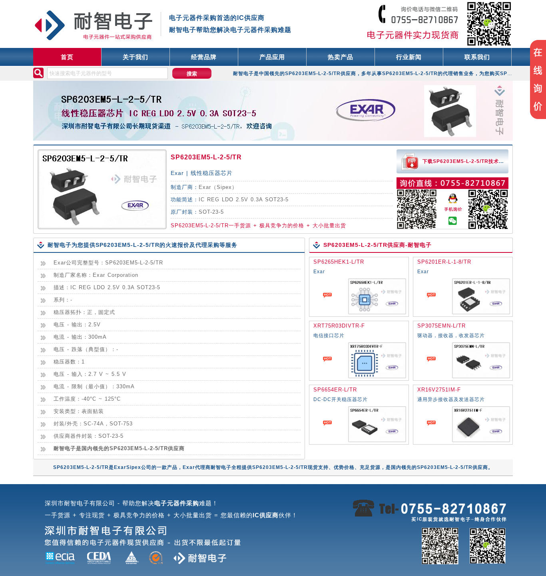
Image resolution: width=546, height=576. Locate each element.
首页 (67, 57)
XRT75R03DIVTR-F (339, 326)
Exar (205, 187)
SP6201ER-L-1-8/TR (444, 262)
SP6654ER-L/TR (335, 390)
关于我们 (135, 57)
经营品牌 (204, 57)
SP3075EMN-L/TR (441, 326)
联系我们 (477, 57)
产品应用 (272, 57)
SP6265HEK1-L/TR (338, 262)
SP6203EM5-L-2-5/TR (206, 157)
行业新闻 (409, 57)
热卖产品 (340, 57)
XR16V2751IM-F (439, 390)
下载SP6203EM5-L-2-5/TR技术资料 (465, 161)
